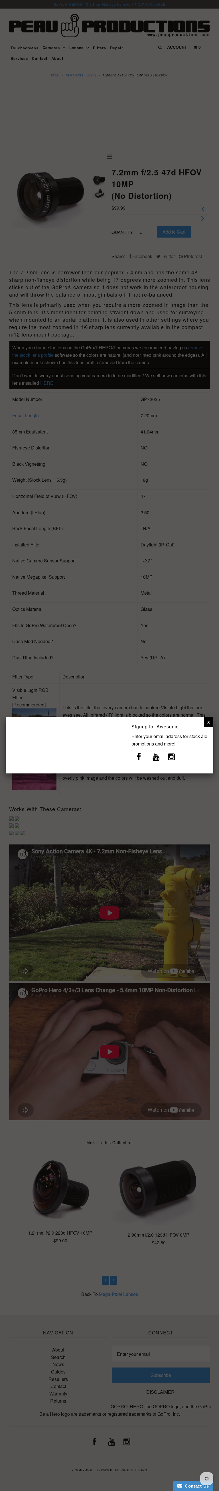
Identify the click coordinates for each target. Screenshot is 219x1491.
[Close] (208, 722)
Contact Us (195, 1486)
